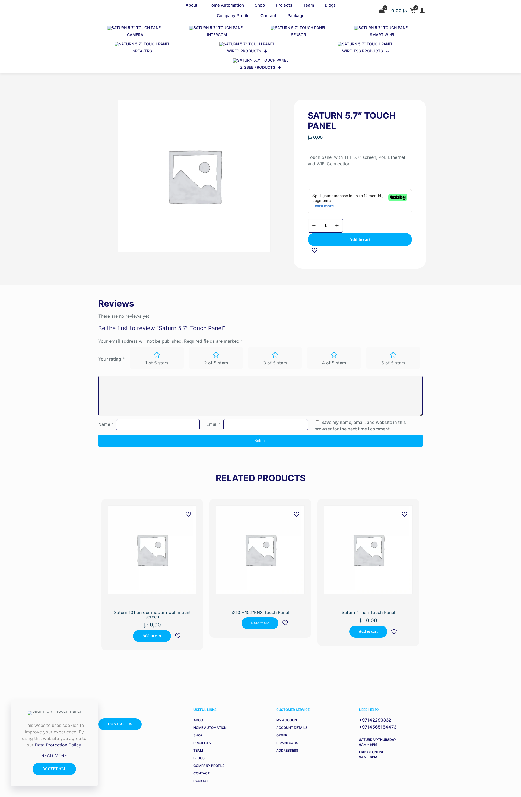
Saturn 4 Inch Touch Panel (368, 612)
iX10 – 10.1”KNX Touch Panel (260, 612)
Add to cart (359, 239)
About (199, 720)
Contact (201, 773)
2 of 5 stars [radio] (216, 363)
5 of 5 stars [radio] (393, 363)
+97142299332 (375, 720)
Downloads (287, 743)
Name (105, 424)
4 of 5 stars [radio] (334, 363)
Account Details (291, 728)
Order (281, 735)
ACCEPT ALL (54, 769)
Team (198, 750)
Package (201, 781)
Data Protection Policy (58, 745)
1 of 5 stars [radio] (156, 363)
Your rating (111, 359)
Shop (198, 735)
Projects (202, 743)
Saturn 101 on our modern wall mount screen (152, 614)
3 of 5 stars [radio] (275, 363)
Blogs (199, 758)
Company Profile (208, 766)
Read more (260, 623)
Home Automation (210, 728)
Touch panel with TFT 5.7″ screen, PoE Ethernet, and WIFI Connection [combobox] (357, 160)
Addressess (287, 750)
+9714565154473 (377, 727)
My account (287, 720)
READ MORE (54, 755)
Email (213, 424)
